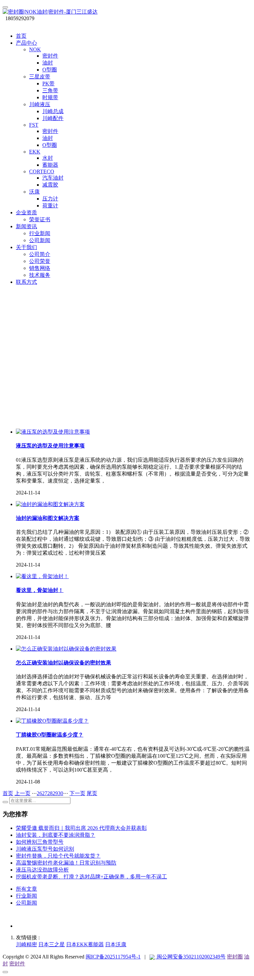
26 (39, 793)
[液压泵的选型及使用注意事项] (53, 432)
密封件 (17, 963)
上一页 (22, 793)
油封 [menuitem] (47, 62)
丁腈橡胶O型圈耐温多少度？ (49, 735)
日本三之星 (51, 944)
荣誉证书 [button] (39, 219)
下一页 (77, 793)
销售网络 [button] (39, 268)
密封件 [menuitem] (50, 56)
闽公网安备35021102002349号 (190, 956)
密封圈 (235, 956)
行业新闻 (26, 896)
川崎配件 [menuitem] (53, 118)
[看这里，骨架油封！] (42, 576)
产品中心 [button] (26, 43)
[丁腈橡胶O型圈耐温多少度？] (52, 721)
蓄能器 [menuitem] (50, 165)
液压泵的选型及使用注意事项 (50, 445)
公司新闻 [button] (39, 240)
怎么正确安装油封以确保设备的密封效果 (63, 662)
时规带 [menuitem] (50, 97)
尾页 (92, 793)
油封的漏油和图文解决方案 (47, 518)
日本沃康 (115, 944)
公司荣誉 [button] (39, 261)
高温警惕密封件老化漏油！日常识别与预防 (66, 863)
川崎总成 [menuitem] (53, 111)
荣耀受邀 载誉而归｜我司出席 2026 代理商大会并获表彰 (81, 828)
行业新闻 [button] (39, 233)
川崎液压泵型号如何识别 (45, 849)
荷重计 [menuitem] (50, 205)
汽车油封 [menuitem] (53, 178)
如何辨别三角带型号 (40, 842)
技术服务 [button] (39, 275)
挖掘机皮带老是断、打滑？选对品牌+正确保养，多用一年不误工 (91, 876)
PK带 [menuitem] (48, 83)
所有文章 (26, 889)
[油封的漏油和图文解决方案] (50, 504)
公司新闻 (26, 903)
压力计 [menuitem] (50, 198)
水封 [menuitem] (47, 158)
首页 (21, 36)
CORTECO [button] (41, 171)
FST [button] (33, 125)
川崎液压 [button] (39, 104)
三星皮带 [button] (39, 76)
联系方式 (26, 282)
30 (60, 793)
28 (50, 793)
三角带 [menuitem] (50, 90)
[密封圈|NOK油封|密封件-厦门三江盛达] (127, 12)
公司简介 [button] (39, 254)
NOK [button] (35, 49)
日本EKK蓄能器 (85, 944)
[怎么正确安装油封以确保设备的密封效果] (66, 649)
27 (44, 793)
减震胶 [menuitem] (50, 185)
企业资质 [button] (26, 212)
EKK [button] (34, 151)
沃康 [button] (34, 191)
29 (55, 793)
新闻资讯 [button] (26, 226)
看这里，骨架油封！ (40, 590)
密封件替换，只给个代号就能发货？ (58, 856)
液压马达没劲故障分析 (42, 869)
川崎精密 (26, 944)
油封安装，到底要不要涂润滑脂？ (55, 835)
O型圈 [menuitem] (49, 69)
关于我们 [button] (26, 247)
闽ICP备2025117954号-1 (113, 956)
